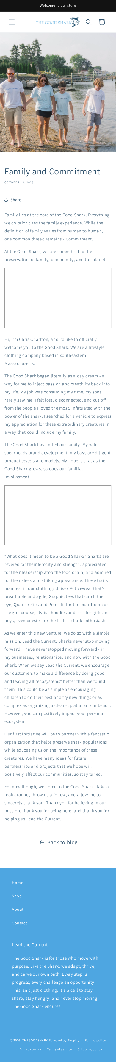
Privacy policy (30, 1049)
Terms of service (59, 1049)
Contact (19, 923)
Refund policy (95, 1040)
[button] (11, 22)
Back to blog (62, 842)
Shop (17, 896)
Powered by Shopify (64, 1040)
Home (17, 882)
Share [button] (15, 199)
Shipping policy (90, 1049)
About (18, 909)
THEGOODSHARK (35, 1040)
